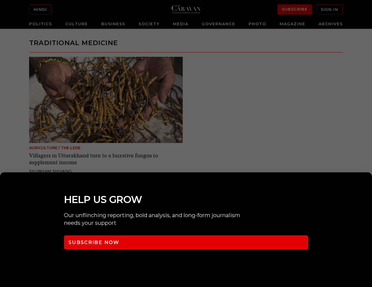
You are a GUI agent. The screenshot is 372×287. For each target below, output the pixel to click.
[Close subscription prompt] (366, 184)
